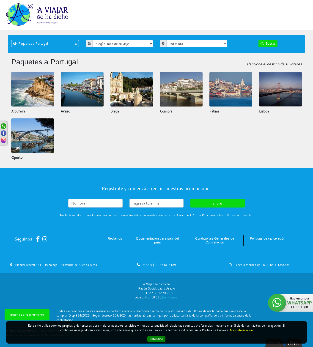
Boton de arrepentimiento (27, 315)
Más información (241, 330)
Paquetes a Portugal (47, 43)
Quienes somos (286, 11)
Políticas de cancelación (267, 238)
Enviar (217, 203)
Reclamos (115, 238)
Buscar (270, 43)
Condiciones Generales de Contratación (214, 240)
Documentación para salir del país (157, 240)
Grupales (218, 11)
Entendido (156, 339)
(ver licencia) (170, 297)
